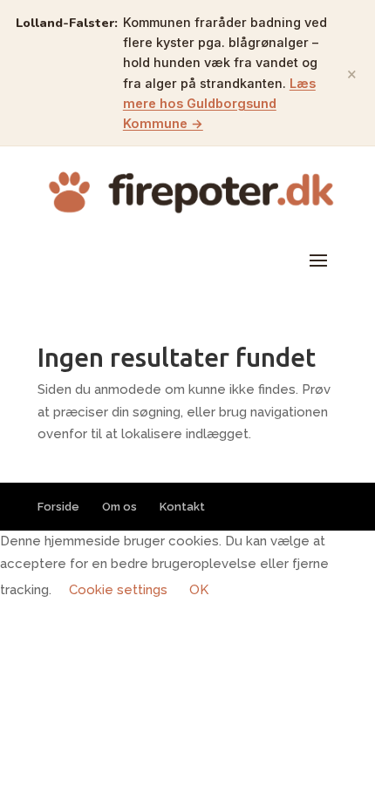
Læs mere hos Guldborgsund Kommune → (219, 103)
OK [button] (198, 590)
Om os (119, 506)
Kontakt (182, 506)
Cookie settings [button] (118, 590)
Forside (58, 506)
